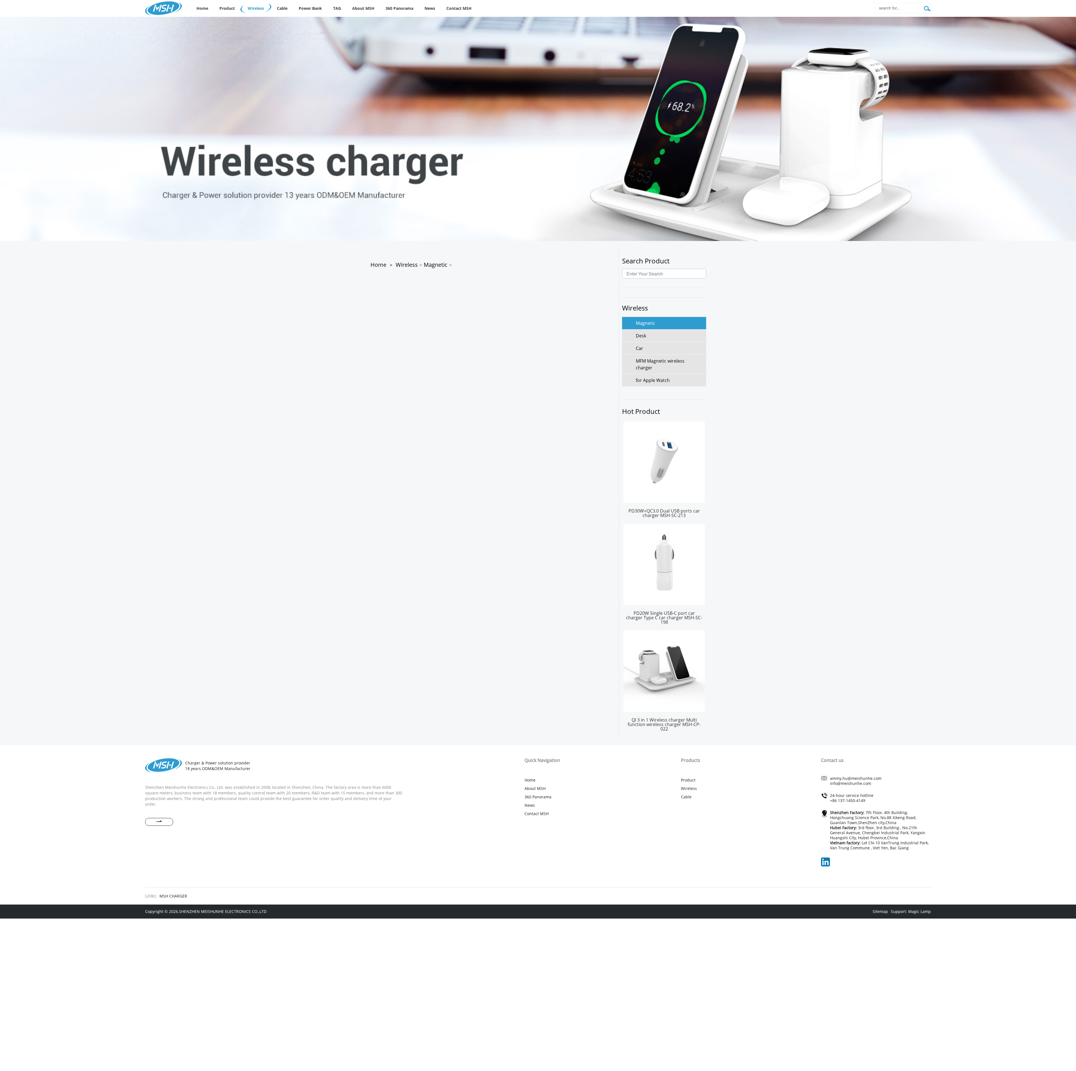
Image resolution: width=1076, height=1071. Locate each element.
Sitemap (880, 911)
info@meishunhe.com (850, 783)
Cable (282, 8)
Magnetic (435, 264)
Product (227, 8)
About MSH (363, 8)
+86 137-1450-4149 (847, 800)
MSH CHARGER (173, 896)
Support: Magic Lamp (911, 911)
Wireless (256, 8)
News (430, 8)
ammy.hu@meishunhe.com (856, 778)
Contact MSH (459, 8)
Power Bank (310, 8)
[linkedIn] (828, 862)
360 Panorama (399, 8)
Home (202, 8)
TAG (337, 8)
